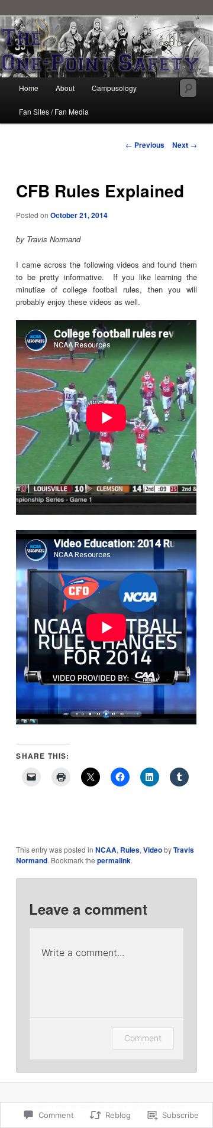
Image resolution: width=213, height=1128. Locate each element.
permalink (114, 860)
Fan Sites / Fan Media (54, 111)
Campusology (114, 88)
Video (152, 849)
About (65, 88)
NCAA (106, 849)
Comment (143, 1038)
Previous (144, 144)
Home (28, 88)
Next (184, 144)
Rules (130, 849)
